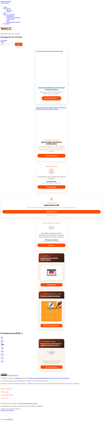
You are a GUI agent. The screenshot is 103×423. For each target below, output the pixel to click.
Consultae (18, 378)
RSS (5, 13)
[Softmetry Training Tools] (51, 272)
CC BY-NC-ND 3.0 (13, 375)
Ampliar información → (51, 155)
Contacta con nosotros (7, 410)
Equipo (9, 11)
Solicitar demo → (51, 212)
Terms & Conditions (9, 14)
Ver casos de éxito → (51, 367)
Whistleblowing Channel (13, 22)
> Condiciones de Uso (7, 395)
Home (5, 7)
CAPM (2, 42)
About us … (10, 10)
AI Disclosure (10, 19)
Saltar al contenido (6, 1)
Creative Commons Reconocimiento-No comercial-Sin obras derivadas (49, 378)
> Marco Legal (5, 392)
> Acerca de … (5, 398)
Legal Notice (10, 16)
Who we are (7, 8)
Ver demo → (51, 245)
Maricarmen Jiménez (51, 240)
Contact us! (7, 23)
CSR (8, 20)
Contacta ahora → (51, 187)
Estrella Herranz (51, 181)
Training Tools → (51, 284)
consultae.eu (9, 419)
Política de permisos (6, 389)
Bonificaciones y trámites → (51, 325)
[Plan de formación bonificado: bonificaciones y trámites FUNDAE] (51, 311)
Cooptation (4, 40)
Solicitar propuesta (51, 98)
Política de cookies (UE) (13, 17)
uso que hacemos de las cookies (27, 403)
